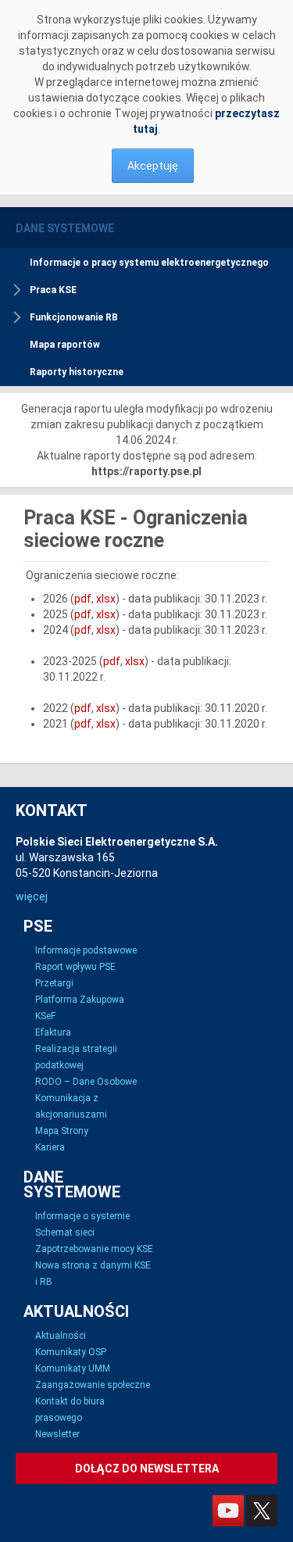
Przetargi (54, 983)
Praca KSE (53, 289)
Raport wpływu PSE (75, 966)
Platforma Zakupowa (79, 999)
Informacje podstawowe (86, 950)
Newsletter (57, 1434)
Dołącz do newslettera (147, 1468)
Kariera (50, 1147)
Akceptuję (152, 165)
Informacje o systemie (82, 1216)
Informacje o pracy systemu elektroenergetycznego (149, 262)
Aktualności (60, 1335)
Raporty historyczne (76, 372)
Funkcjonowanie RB (74, 317)
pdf (82, 598)
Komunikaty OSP (70, 1352)
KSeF (45, 1016)
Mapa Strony (61, 1130)
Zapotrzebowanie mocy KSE (94, 1248)
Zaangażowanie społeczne (92, 1384)
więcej (32, 896)
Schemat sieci (65, 1232)
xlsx (106, 598)
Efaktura (53, 1032)
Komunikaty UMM (72, 1368)
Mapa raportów (65, 344)
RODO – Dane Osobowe (86, 1081)
